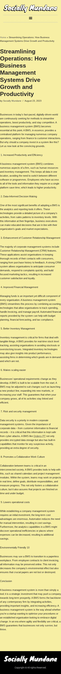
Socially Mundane (12, 101)
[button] (30, 18)
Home (3, 37)
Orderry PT (40, 436)
